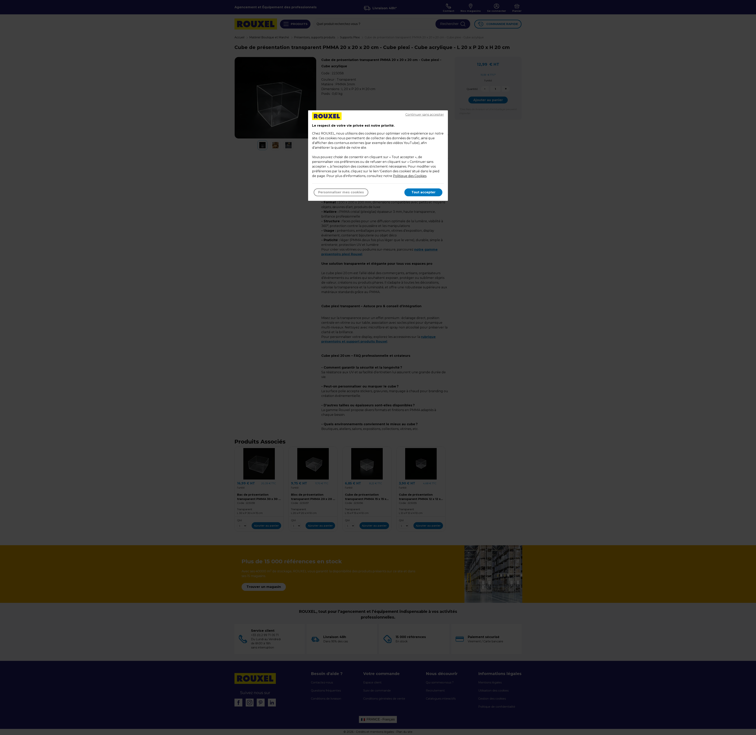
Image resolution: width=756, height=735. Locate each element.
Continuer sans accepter (424, 114)
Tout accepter (423, 192)
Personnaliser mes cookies (341, 192)
